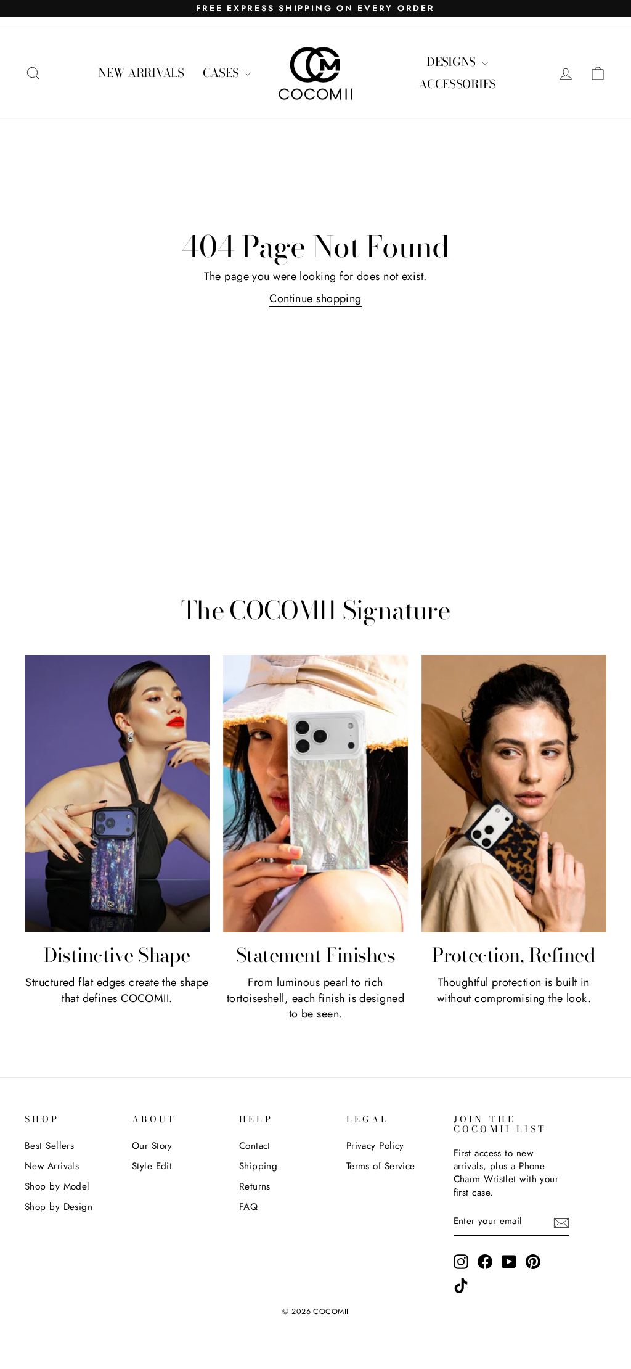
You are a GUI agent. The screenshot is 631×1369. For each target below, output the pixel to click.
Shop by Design (58, 1207)
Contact (255, 1146)
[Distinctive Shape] (117, 793)
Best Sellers (49, 1146)
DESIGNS (452, 62)
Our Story (152, 1146)
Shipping (258, 1166)
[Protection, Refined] (513, 793)
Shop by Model (57, 1186)
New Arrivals (52, 1166)
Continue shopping (315, 298)
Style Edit (152, 1166)
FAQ (248, 1207)
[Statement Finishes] (315, 793)
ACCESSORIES (457, 84)
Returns (255, 1186)
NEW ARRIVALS (141, 73)
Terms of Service (380, 1166)
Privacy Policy (375, 1146)
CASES (222, 73)
